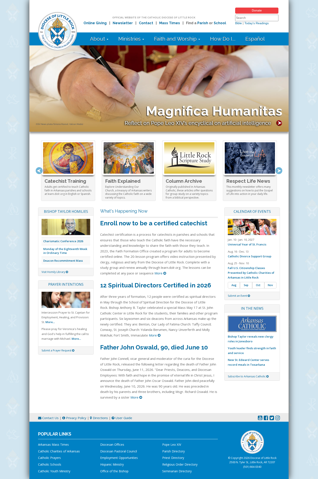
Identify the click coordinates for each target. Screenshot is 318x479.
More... (50, 322)
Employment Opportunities (119, 458)
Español (255, 39)
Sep (246, 285)
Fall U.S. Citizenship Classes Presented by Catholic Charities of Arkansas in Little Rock (251, 272)
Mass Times (169, 23)
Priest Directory (173, 458)
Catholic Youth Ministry (54, 471)
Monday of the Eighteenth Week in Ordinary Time (65, 251)
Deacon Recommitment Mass (63, 261)
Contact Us (50, 418)
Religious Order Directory (180, 464)
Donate (257, 10)
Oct (258, 285)
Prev (39, 170)
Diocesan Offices (112, 444)
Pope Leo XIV (171, 444)
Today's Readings (256, 23)
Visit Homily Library (54, 272)
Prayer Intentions (66, 284)
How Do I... (222, 39)
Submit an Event (238, 296)
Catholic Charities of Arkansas (59, 451)
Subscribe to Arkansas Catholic (247, 376)
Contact (146, 23)
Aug (233, 285)
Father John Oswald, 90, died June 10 (154, 347)
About (98, 39)
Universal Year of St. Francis (247, 244)
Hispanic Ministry (112, 464)
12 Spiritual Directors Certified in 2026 (155, 285)
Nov (270, 285)
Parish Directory (173, 451)
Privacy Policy (75, 418)
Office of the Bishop (114, 471)
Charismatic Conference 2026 (63, 241)
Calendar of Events (252, 211)
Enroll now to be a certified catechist (153, 223)
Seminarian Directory (177, 471)
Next (278, 170)
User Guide (123, 418)
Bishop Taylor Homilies (66, 211)
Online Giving (95, 23)
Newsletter (123, 23)
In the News (252, 308)
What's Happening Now (124, 211)
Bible (238, 23)
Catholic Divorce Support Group (249, 256)
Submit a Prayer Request (57, 350)
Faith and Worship (176, 39)
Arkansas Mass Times (53, 444)
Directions (100, 418)
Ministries (130, 39)
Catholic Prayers (49, 458)
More (158, 273)
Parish (202, 23)
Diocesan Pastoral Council (118, 451)
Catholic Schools (49, 464)
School (220, 23)
